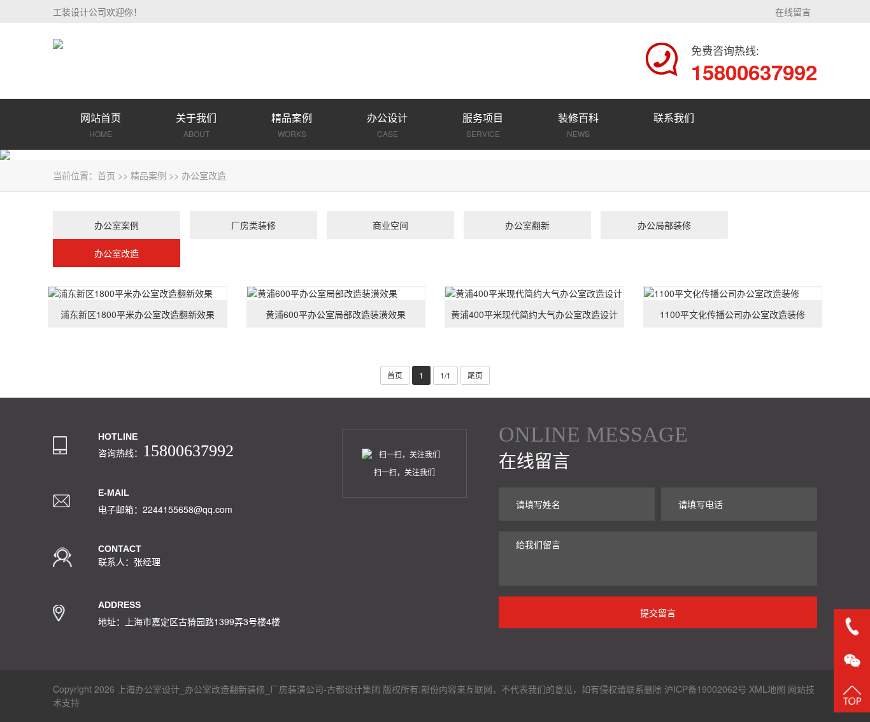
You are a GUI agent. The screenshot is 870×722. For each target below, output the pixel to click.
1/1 (445, 375)
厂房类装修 (253, 225)
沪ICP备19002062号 (705, 688)
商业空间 (390, 225)
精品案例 (148, 175)
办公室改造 (204, 175)
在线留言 (793, 11)
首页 (106, 175)
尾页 (475, 375)
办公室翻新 (527, 225)
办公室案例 (116, 225)
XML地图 (767, 688)
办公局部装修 (664, 225)
